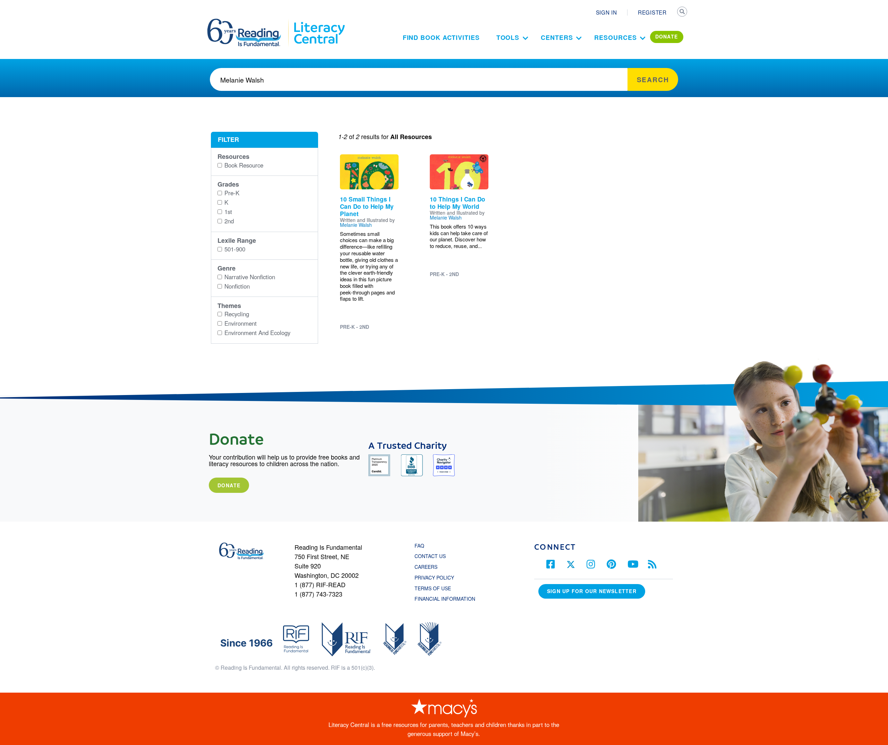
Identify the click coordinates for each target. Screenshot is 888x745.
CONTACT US (432, 556)
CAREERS (426, 566)
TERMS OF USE (436, 588)
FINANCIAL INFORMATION (445, 598)
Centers (557, 37)
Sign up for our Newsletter (592, 591)
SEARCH (682, 12)
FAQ (419, 545)
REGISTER (652, 12)
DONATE (666, 36)
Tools (508, 37)
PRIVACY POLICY (434, 577)
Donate (228, 485)
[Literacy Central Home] (319, 22)
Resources (615, 37)
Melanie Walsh (356, 224)
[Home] (249, 22)
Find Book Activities (441, 37)
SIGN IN (606, 12)
